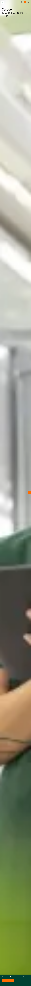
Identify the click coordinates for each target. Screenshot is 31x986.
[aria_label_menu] (29, 2)
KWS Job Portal (7, 981)
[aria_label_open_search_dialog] (22, 2)
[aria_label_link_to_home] (2, 2)
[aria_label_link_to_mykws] (25, 2)
